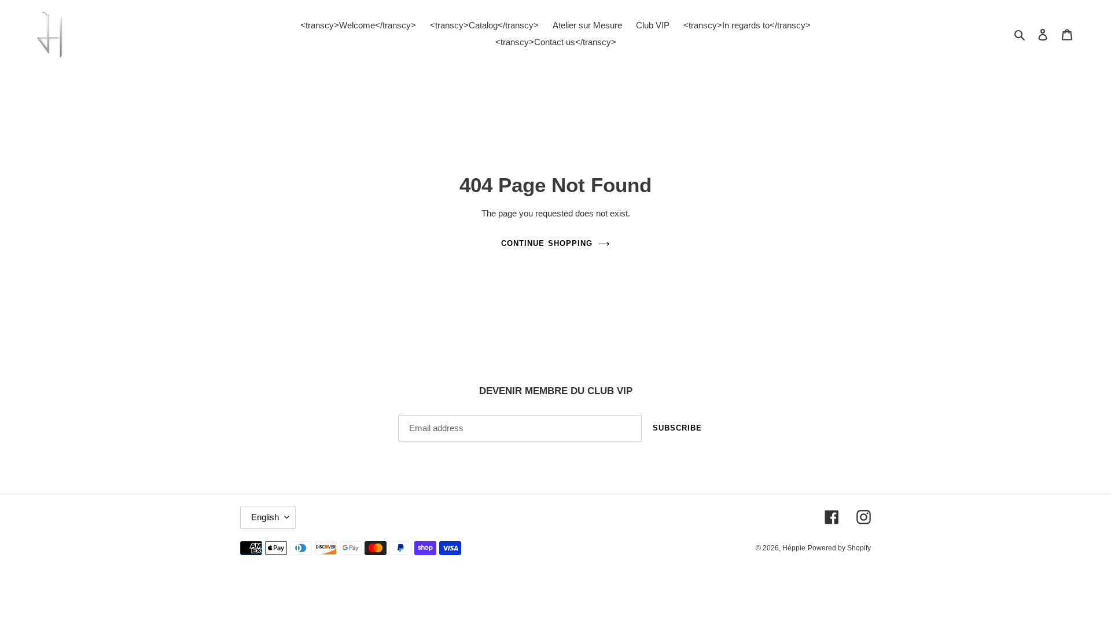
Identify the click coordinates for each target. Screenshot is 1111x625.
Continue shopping (547, 243)
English (265, 517)
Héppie (793, 548)
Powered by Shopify (839, 548)
